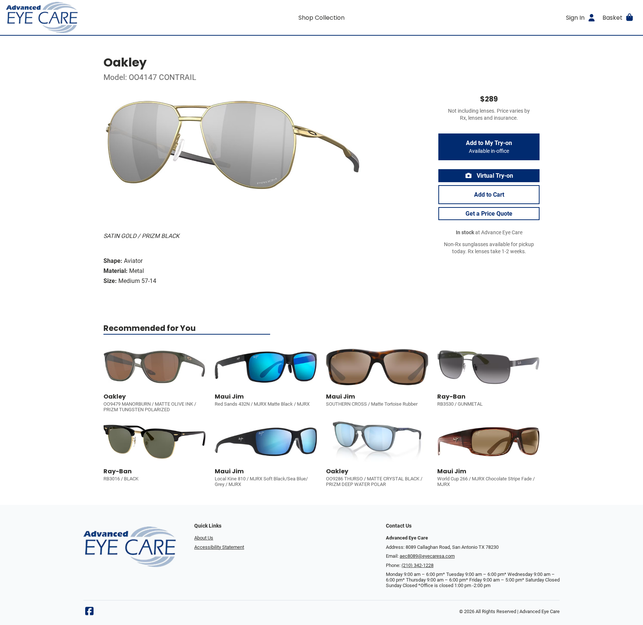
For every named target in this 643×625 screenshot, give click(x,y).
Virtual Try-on (494, 175)
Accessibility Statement (219, 547)
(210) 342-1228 (418, 565)
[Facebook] (89, 613)
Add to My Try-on (489, 146)
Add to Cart (489, 194)
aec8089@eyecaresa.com (427, 556)
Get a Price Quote (489, 213)
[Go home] (85, 17)
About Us (203, 538)
